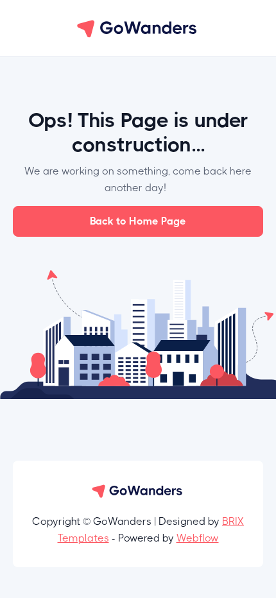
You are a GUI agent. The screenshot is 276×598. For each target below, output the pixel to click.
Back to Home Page (138, 221)
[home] (138, 28)
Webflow (198, 538)
